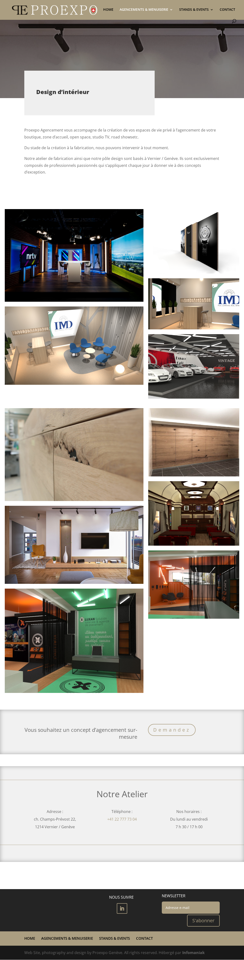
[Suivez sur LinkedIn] (122, 908)
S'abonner (203, 920)
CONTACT (227, 10)
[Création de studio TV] (74, 255)
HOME (108, 10)
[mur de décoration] (194, 241)
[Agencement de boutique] (194, 584)
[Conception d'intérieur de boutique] (74, 640)
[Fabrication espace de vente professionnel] (194, 366)
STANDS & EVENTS (194, 10)
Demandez (171, 730)
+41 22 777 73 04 (122, 819)
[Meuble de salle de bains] (194, 442)
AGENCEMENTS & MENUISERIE (144, 10)
